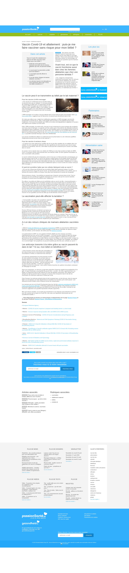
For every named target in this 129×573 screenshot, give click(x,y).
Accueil (28, 34)
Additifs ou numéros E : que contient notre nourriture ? (98, 169)
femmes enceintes (57, 230)
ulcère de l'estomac (95, 493)
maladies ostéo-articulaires (97, 467)
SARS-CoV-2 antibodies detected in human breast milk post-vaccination (48, 345)
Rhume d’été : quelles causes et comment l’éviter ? (53, 463)
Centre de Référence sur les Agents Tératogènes (41, 228)
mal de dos (93, 457)
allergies (76, 34)
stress (92, 474)
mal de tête (93, 453)
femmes (92, 465)
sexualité (92, 486)
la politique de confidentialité (58, 377)
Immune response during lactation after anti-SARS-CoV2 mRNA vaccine (48, 311)
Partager (26, 352)
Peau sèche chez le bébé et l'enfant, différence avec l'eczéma (33, 395)
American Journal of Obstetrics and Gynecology (36, 337)
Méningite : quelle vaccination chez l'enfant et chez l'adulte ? (33, 403)
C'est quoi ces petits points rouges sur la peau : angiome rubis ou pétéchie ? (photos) (98, 55)
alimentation (93, 455)
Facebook (93, 29)
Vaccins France (72, 297)
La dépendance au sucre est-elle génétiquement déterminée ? (97, 204)
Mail (39, 352)
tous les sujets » (94, 499)
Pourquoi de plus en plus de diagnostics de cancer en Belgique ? (31, 464)
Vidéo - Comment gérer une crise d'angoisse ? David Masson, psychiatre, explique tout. (31, 489)
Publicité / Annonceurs (64, 517)
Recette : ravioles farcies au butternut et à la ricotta (73, 498)
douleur (92, 476)
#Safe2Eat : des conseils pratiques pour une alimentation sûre (98, 126)
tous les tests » (47, 497)
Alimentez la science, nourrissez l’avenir (98, 133)
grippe (92, 497)
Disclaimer (87, 515)
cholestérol (93, 469)
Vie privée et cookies (90, 514)
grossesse (64, 34)
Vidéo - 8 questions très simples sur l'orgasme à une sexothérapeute (31, 484)
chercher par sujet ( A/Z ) (74, 31)
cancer (40, 34)
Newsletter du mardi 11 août (73, 459)
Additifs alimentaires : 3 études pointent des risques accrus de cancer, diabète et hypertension (30, 469)
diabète (52, 34)
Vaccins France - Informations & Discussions (48, 299)
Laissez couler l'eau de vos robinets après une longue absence (51, 454)
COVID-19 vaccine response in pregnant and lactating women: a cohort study (49, 308)
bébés (53, 400)
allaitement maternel (57, 397)
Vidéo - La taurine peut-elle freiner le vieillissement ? (31, 493)
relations (92, 495)
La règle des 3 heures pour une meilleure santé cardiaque (98, 66)
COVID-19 (55, 402)
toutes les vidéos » (26, 499)
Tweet (33, 352)
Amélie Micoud (29, 348)
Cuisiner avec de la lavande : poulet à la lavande (74, 488)
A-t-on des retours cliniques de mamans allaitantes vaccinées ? (39, 78)
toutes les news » (26, 472)
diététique (93, 463)
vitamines (93, 488)
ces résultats (33, 204)
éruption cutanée (95, 480)
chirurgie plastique (95, 461)
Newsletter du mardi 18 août (74, 453)
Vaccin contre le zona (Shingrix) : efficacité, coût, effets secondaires (34, 411)
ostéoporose (93, 478)
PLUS (100, 34)
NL (103, 29)
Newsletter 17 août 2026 (72, 455)
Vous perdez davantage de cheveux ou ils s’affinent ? (98, 117)
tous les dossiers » (48, 469)
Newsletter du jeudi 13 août (73, 457)
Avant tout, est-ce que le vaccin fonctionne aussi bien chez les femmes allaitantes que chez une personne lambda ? (40, 65)
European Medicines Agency (31, 305)
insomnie (88, 34)
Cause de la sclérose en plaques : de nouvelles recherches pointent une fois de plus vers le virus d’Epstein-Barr (98, 77)
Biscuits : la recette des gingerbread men (72, 495)
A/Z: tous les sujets (63, 519)
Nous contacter (62, 515)
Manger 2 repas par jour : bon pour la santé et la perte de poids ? (97, 195)
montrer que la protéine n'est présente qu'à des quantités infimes (45, 189)
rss (95, 29)
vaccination (55, 395)
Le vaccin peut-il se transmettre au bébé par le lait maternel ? (39, 70)
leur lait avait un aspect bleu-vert (36, 217)
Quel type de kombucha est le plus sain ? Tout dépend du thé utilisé (98, 160)
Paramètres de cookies (91, 517)
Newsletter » (69, 461)
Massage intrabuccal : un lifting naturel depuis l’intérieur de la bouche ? (52, 459)
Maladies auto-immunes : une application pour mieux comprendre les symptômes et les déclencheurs (31, 458)
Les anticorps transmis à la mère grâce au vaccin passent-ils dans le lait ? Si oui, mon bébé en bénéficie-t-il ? (40, 83)
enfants (92, 484)
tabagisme (93, 491)
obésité (92, 459)
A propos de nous (63, 514)
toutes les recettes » (70, 501)
